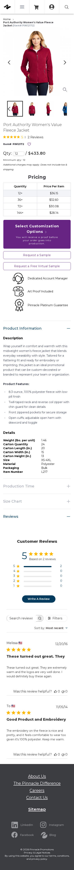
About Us (37, 776)
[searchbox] (21, 618)
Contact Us (37, 797)
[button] (15, 109)
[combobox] (50, 628)
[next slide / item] (69, 109)
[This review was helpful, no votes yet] (55, 691)
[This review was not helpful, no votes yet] (63, 691)
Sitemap (37, 809)
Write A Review (39, 599)
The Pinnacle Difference (37, 783)
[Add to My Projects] (29, 144)
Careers (37, 790)
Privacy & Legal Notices (37, 852)
